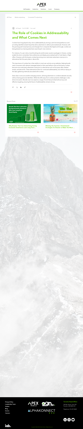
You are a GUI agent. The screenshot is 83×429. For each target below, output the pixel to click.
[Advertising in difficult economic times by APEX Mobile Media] (24, 113)
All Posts (9, 17)
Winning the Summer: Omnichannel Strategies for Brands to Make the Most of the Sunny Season (60, 127)
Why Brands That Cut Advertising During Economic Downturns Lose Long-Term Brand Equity (23, 127)
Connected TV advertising (35, 17)
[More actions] (71, 28)
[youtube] (73, 419)
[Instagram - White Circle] (69, 419)
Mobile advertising (20, 17)
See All (75, 101)
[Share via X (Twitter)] (17, 87)
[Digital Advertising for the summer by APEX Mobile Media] (60, 113)
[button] (35, 9)
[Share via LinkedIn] (21, 87)
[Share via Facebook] (13, 87)
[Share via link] (25, 87)
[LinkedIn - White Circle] (65, 419)
